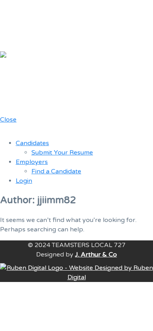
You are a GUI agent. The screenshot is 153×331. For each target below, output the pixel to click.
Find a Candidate (56, 171)
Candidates (32, 143)
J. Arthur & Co (96, 254)
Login (24, 181)
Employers (32, 162)
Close (8, 120)
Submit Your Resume (62, 152)
